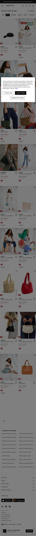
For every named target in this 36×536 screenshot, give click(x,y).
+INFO (16, 88)
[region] (18, 89)
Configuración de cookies (17, 97)
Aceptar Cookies (20, 93)
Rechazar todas (8, 93)
